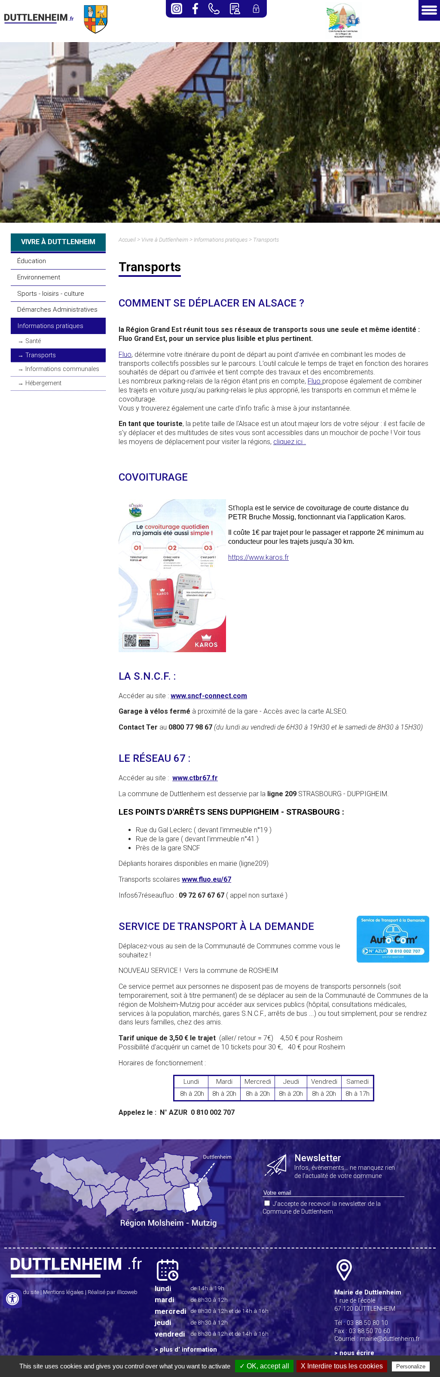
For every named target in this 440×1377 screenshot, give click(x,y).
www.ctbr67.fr (195, 778)
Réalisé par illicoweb (113, 1292)
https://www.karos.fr (258, 557)
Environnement (38, 277)
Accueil (127, 239)
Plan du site (25, 1292)
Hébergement (43, 383)
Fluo (125, 354)
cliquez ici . (289, 442)
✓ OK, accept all (264, 1366)
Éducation (31, 261)
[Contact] (235, 8)
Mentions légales (63, 1292)
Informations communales (62, 369)
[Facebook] (195, 8)
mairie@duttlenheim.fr (390, 1339)
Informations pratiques (50, 326)
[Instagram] (176, 8)
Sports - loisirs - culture (50, 293)
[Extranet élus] (256, 8)
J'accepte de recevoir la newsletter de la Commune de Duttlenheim (322, 1208)
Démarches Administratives (57, 309)
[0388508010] (214, 8)
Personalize (410, 1366)
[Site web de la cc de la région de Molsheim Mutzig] (343, 37)
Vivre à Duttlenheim (164, 239)
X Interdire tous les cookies (342, 1366)
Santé (33, 341)
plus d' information (188, 1349)
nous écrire (356, 1353)
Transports (40, 355)
